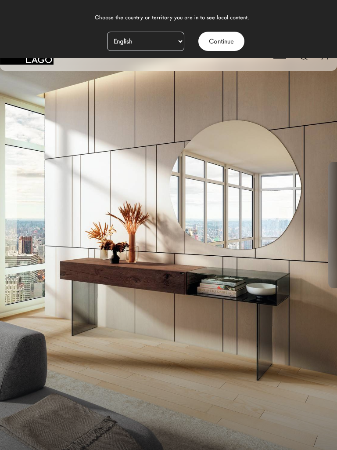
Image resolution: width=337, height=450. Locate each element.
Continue (221, 41)
